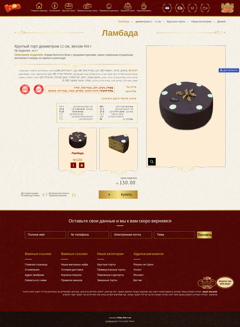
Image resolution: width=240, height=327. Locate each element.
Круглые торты (176, 21)
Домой (221, 21)
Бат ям (137, 280)
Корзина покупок (71, 275)
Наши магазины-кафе (74, 264)
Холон (137, 269)
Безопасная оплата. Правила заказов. (59, 194)
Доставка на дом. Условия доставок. (30, 194)
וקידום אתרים (111, 321)
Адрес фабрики (34, 275)
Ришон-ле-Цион (143, 264)
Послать (205, 235)
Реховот (138, 275)
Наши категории (201, 21)
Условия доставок (72, 269)
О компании (32, 269)
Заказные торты (107, 280)
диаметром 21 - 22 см (148, 21)
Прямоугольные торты (111, 269)
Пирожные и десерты (110, 275)
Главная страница (36, 264)
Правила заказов (71, 280)
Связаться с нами (36, 280)
